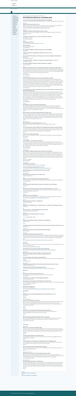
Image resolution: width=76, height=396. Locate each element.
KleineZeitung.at (26, 275)
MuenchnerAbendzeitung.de (28, 58)
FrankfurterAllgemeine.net (27, 175)
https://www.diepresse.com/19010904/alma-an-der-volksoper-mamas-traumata (37, 168)
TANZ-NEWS (15, 30)
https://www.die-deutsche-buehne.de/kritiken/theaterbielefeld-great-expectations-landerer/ (39, 288)
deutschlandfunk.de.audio (27, 38)
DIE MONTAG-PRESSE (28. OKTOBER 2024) (29, 372)
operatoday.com (26, 226)
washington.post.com (26, 260)
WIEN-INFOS (15, 29)
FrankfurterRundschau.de (27, 202)
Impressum (14, 5)
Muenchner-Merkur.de (27, 64)
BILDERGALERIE (15, 17)
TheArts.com (25, 255)
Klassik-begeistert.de (26, 74)
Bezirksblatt (25, 137)
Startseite (14, 3)
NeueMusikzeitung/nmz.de (27, 61)
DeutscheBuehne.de (26, 47)
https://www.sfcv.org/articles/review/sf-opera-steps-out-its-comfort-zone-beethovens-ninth (39, 268)
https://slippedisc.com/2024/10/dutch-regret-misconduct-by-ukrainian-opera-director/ (38, 239)
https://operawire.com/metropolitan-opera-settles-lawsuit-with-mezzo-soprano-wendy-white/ (39, 249)
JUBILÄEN (14, 32)
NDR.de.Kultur (25, 215)
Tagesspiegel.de (25, 192)
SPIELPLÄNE (15, 24)
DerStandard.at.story (26, 181)
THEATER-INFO (15, 20)
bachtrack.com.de (26, 221)
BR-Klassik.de (25, 50)
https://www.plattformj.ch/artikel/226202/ (30, 210)
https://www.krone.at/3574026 (28, 358)
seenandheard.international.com (28, 265)
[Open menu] (11, 12)
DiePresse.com (25, 53)
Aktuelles (15, 16)
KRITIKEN (14, 25)
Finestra (24, 132)
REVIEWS (14, 27)
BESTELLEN (15, 34)
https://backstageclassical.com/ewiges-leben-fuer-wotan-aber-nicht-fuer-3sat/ (36, 27)
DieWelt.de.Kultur (26, 171)
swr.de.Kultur (25, 206)
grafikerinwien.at (31, 393)
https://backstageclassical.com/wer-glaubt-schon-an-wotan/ (33, 43)
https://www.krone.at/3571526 (28, 320)
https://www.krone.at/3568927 (28, 305)
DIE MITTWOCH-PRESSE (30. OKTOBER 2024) (29, 375)
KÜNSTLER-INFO (15, 19)
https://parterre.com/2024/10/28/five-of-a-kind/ (31, 246)
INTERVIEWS (15, 22)
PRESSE (13, 4)
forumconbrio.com (26, 87)
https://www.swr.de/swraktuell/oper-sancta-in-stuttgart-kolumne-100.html (36, 197)
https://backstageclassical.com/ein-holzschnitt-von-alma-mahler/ (34, 164)
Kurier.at (24, 34)
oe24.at (24, 110)
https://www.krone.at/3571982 (28, 279)
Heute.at (24, 339)
